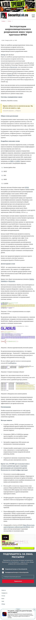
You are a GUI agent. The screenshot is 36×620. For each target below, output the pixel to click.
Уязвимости (4, 593)
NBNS (12, 161)
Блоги (3, 598)
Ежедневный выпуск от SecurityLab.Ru (16, 569)
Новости (4, 590)
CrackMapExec (11, 363)
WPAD (10, 75)
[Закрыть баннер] (34, 609)
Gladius (31, 279)
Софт (3, 601)
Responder (12, 281)
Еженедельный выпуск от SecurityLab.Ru (16, 572)
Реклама (18, 609)
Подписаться (18, 581)
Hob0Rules (4, 281)
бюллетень (13, 67)
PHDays (3, 604)
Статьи (3, 595)
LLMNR (17, 161)
